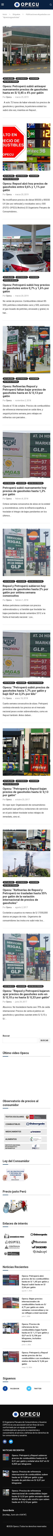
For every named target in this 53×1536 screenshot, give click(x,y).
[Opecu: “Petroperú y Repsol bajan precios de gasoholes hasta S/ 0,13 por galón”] (26, 752)
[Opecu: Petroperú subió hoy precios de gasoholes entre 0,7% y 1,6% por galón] (26, 248)
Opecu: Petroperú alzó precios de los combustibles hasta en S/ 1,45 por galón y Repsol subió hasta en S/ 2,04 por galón (35, 1282)
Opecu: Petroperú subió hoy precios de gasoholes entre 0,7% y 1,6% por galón (26, 288)
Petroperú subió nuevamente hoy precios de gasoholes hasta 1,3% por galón (24, 491)
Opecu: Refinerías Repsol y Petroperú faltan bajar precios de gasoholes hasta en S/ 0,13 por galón (24, 391)
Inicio (5, 14)
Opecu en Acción (10, 280)
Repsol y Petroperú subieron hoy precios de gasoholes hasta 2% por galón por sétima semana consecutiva (25, 590)
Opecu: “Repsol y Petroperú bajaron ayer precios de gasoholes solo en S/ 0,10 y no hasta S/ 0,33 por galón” (26, 994)
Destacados (22, 78)
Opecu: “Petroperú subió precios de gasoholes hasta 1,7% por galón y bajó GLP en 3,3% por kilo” (26, 691)
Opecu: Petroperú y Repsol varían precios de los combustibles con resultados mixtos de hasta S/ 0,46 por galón (36, 1358)
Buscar (6, 1036)
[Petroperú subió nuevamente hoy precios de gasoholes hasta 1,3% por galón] (26, 454)
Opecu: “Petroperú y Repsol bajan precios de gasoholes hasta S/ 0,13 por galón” (25, 792)
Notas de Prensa (11, 81)
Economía (34, 78)
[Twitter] (11, 1442)
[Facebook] (5, 1442)
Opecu (9, 97)
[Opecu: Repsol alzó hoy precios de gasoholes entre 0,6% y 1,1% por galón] (26, 147)
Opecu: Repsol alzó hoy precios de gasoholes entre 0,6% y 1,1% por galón (25, 187)
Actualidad (8, 78)
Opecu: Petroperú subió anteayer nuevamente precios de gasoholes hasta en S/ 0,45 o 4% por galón (25, 89)
